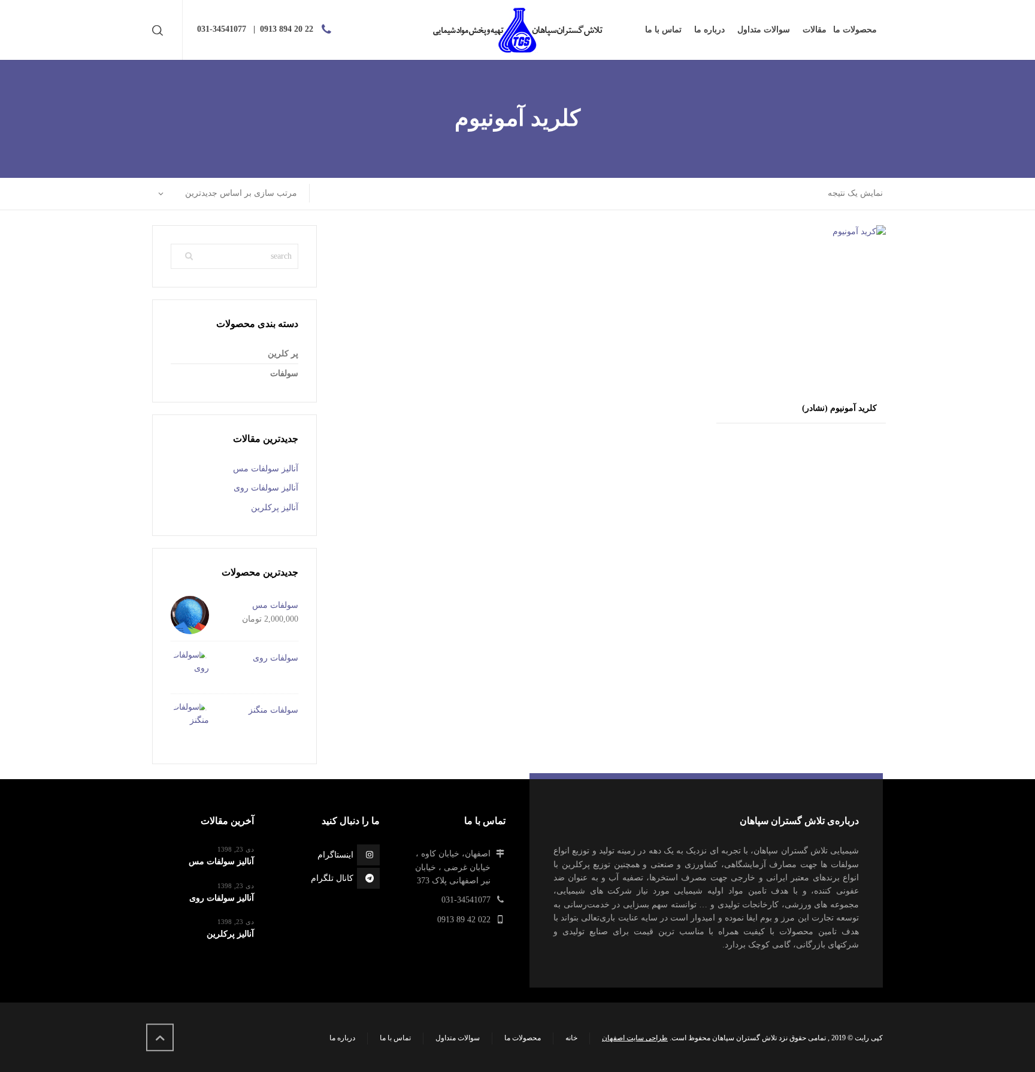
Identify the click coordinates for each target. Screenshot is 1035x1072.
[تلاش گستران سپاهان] (517, 30)
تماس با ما (395, 1038)
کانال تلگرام (332, 878)
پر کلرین (283, 353)
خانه (571, 1038)
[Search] (160, 30)
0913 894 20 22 (286, 29)
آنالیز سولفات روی (266, 487)
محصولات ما (522, 1038)
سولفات (284, 373)
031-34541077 (221, 29)
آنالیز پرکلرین (274, 507)
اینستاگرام (335, 854)
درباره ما (342, 1038)
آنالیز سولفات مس (265, 468)
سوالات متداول (457, 1038)
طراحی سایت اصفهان (635, 1038)
